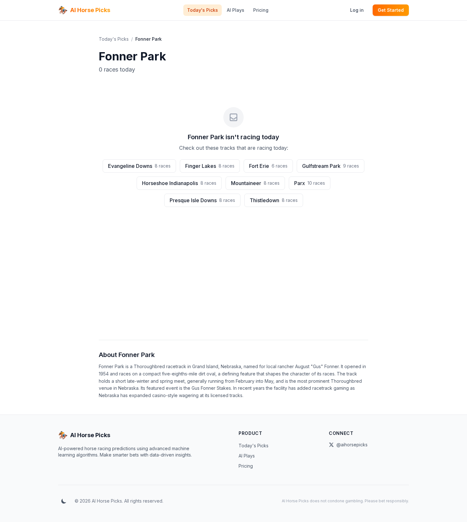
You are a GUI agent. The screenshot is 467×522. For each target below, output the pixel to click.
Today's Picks (202, 10)
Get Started (391, 10)
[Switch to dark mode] (64, 501)
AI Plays (235, 10)
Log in (357, 10)
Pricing (260, 10)
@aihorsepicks (352, 444)
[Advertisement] (233, 280)
